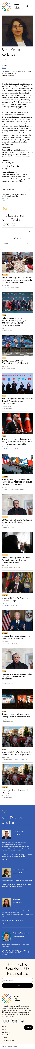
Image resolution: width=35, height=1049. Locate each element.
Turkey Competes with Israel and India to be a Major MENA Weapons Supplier (16, 885)
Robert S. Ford (6, 605)
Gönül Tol (5, 368)
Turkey (4, 67)
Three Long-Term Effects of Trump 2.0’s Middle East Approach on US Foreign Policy (17, 856)
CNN (3, 200)
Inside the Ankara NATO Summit (12, 920)
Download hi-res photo (8, 75)
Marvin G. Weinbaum (21, 759)
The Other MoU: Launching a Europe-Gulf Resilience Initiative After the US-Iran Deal (15, 951)
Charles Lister (6, 287)
